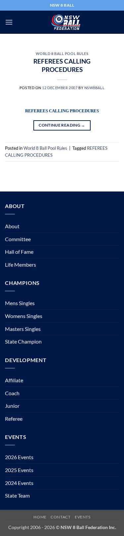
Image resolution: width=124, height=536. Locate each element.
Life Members (20, 264)
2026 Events (19, 457)
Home (39, 516)
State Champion (23, 341)
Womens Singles (23, 316)
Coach (12, 393)
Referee (13, 418)
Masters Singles (23, 329)
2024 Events (19, 483)
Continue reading (62, 125)
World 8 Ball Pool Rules (62, 53)
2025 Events (19, 470)
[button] (9, 22)
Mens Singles (20, 303)
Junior (12, 405)
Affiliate (14, 380)
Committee (18, 239)
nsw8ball (94, 87)
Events (83, 516)
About (12, 226)
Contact (60, 516)
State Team (17, 495)
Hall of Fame (19, 251)
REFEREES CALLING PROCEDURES (62, 65)
